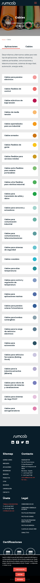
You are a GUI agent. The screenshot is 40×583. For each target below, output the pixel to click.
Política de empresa (27, 525)
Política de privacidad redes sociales (28, 521)
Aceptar (20, 574)
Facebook (17, 442)
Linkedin (12, 442)
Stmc (4, 481)
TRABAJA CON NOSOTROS (10, 504)
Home (3, 39)
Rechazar (20, 579)
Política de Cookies (28, 561)
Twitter (22, 442)
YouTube (27, 442)
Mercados (6, 463)
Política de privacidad (28, 513)
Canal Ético (25, 532)
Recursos (6, 485)
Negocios (6, 474)
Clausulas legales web (28, 529)
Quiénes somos (7, 460)
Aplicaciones (11, 47)
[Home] (9, 3)
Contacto (6, 492)
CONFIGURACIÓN (20, 569)
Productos (6, 478)
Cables (29, 47)
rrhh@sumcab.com (8, 511)
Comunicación (7, 488)
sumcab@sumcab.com (28, 477)
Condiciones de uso (27, 504)
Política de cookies (27, 516)
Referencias (7, 470)
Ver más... (24, 479)
